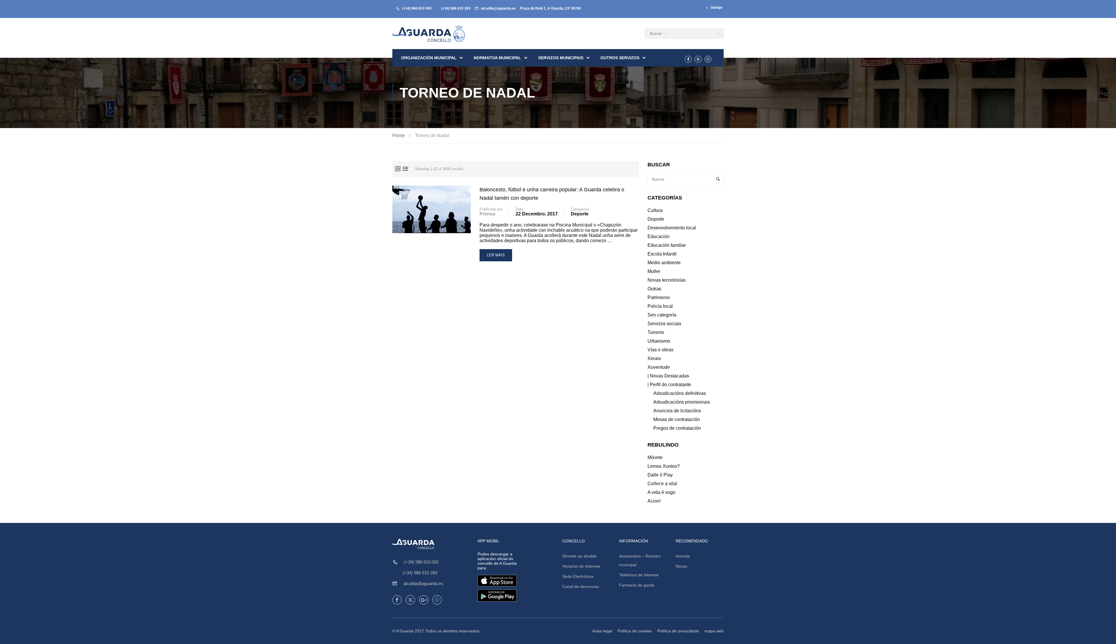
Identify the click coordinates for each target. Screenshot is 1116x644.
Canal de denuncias (580, 586)
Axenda (683, 556)
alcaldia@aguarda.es (498, 8)
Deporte (580, 213)
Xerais (654, 358)
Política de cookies (635, 631)
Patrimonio (659, 297)
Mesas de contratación (676, 419)
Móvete (655, 457)
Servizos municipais (560, 57)
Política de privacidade (678, 631)
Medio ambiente (664, 262)
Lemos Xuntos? (664, 466)
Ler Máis (499, 257)
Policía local (660, 306)
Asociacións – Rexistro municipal (640, 560)
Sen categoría (662, 314)
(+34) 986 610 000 (417, 8)
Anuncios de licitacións (677, 410)
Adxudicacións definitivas (679, 393)
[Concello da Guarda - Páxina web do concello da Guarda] (428, 33)
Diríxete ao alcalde (579, 556)
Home (398, 135)
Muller (654, 271)
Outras (654, 288)
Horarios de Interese (581, 566)
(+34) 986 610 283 (456, 8)
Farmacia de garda (636, 585)
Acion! (654, 501)
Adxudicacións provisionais (681, 402)
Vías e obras (660, 349)
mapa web (714, 631)
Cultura (655, 210)
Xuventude (659, 367)
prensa (487, 213)
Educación (659, 236)
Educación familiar (667, 245)
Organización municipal (429, 57)
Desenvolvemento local (672, 227)
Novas (681, 566)
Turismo (656, 332)
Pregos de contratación (677, 428)
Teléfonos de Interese (639, 575)
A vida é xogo (661, 492)
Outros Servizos (619, 57)
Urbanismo (659, 341)
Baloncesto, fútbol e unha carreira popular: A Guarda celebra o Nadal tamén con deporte (552, 194)
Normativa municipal (497, 57)
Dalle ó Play (660, 474)
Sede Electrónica (577, 576)
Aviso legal (602, 631)
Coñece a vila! (662, 483)
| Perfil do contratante (669, 384)
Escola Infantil (662, 253)
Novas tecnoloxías (667, 280)
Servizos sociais (664, 323)
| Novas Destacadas (668, 375)
